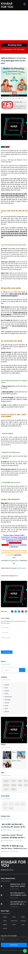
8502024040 (17, 555)
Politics (6, 694)
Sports (6, 688)
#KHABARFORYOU (14, 560)
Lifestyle (7, 691)
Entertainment (8, 697)
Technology (7, 700)
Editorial (7, 711)
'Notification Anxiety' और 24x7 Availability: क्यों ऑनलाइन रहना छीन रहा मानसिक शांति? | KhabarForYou (13, 836)
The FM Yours (20, 568)
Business (7, 685)
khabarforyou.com (14, 545)
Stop (8, 146)
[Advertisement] (14, 25)
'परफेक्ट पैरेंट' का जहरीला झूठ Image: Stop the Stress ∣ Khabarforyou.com (14, 847)
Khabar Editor (6, 98)
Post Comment (6, 652)
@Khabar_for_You (6, 531)
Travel (6, 708)
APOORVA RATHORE (8, 840)
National (7, 703)
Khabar (16, 575)
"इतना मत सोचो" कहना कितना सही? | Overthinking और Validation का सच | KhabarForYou (13, 825)
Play (3, 146)
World (6, 705)
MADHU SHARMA (7, 830)
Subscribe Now (14, 945)
